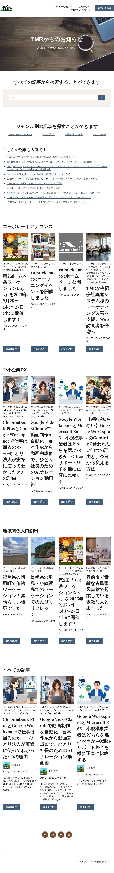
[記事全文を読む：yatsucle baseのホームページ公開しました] (71, 247)
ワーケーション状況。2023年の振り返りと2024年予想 (34, 183)
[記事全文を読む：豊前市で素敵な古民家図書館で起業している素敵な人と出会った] (98, 551)
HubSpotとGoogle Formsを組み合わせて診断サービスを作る (38, 174)
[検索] (101, 97)
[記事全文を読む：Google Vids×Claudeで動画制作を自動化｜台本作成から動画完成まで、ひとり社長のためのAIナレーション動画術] (43, 390)
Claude (19, 416)
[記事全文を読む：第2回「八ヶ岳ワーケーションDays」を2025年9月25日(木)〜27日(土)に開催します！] (15, 247)
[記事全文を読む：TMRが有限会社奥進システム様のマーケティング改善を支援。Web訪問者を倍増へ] (98, 247)
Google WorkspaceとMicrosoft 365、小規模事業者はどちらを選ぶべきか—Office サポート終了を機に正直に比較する (71, 450)
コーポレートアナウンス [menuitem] (20, 134)
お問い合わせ (104, 8)
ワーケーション (10, 267)
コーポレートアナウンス (15, 263)
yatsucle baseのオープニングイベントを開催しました (43, 285)
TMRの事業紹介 (62, 6)
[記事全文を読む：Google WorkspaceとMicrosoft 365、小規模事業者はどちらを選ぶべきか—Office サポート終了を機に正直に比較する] (71, 390)
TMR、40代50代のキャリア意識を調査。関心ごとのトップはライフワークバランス (49, 197)
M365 (67, 413)
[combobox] (53, 97)
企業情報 (83, 6)
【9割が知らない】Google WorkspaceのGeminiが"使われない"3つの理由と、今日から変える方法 (98, 444)
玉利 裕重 (16, 765)
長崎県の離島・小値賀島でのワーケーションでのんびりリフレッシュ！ (42, 596)
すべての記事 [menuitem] (99, 134)
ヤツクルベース (38, 267)
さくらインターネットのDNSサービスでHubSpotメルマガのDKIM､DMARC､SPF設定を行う (54, 192)
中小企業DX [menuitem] (49, 134)
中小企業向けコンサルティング (98, 273)
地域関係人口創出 (15, 270)
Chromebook (21, 710)
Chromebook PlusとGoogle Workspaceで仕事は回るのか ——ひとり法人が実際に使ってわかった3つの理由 (19, 738)
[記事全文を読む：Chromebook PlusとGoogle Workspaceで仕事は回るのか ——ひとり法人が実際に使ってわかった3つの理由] (15, 390)
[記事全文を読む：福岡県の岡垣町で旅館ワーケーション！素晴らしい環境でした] (15, 551)
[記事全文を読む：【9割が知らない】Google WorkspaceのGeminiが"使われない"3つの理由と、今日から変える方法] (98, 390)
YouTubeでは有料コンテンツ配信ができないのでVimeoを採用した (41, 157)
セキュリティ (12, 713)
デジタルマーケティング (98, 267)
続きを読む (11, 349)
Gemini (18, 410)
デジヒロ (18, 413)
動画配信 (48, 407)
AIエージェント (99, 413)
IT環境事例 (101, 282)
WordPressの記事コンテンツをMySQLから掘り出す (33, 188)
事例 (102, 270)
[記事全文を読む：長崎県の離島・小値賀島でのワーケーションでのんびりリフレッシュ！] (43, 551)
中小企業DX (92, 270)
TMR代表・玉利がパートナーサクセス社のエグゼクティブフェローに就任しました (48, 202)
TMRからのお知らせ (80, 10)
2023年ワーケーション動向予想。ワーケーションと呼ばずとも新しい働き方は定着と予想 (52, 178)
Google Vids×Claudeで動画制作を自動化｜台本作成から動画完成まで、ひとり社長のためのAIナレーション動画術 (42, 453)
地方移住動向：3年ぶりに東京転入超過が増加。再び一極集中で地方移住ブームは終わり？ (52, 161)
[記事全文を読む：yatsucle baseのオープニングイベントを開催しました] (43, 247)
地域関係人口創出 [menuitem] (74, 134)
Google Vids (37, 416)
